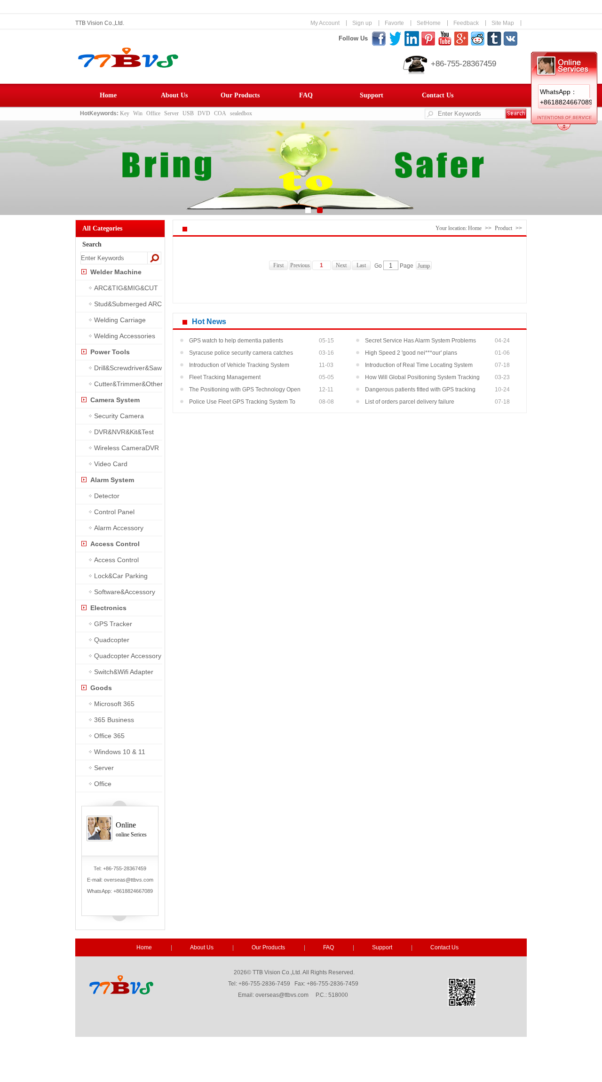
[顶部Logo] (197, 66)
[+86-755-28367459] (415, 73)
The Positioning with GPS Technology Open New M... (245, 391)
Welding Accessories (124, 336)
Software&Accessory (124, 592)
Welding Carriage (120, 320)
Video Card (110, 464)
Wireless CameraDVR (126, 448)
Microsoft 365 (114, 704)
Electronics (108, 608)
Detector (106, 496)
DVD (204, 113)
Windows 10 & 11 (119, 752)
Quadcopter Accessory (127, 656)
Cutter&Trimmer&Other (128, 384)
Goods (101, 688)
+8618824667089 (133, 891)
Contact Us (437, 95)
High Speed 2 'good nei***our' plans (411, 353)
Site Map (502, 23)
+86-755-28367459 (463, 63)
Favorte (394, 23)
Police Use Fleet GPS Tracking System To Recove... (242, 403)
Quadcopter (111, 640)
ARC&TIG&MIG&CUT (126, 288)
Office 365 (109, 736)
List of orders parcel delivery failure (409, 401)
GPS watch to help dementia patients (236, 340)
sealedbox (241, 113)
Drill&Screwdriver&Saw (128, 368)
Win (138, 113)
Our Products (240, 95)
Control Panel (114, 512)
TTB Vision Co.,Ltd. (99, 23)
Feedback (466, 23)
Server (171, 113)
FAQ (306, 95)
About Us (174, 95)
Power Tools (110, 352)
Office (153, 113)
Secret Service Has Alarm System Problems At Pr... (420, 342)
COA (220, 113)
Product (503, 228)
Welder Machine (116, 272)
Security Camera (119, 416)
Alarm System (112, 480)
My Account (325, 23)
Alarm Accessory (118, 528)
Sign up (362, 23)
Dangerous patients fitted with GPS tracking (420, 389)
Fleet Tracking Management (225, 377)
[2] (320, 210)
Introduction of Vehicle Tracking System (239, 365)
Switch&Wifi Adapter (123, 672)
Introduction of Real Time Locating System (419, 365)
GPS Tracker (113, 624)
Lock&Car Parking (121, 576)
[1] (308, 210)
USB (188, 113)
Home (108, 95)
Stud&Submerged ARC (128, 304)
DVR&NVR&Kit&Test (124, 432)
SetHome (429, 23)
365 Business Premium (106, 722)
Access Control (115, 544)
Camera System (115, 400)
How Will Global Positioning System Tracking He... (422, 378)
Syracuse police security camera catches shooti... (241, 354)
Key (124, 113)
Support (371, 95)
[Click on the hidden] (563, 128)
